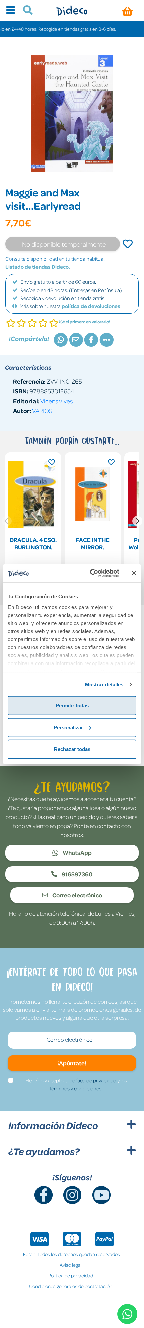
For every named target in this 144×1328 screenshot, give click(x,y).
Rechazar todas (72, 749)
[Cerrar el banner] (134, 573)
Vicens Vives (56, 401)
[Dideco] (72, 10)
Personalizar (68, 727)
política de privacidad (92, 1080)
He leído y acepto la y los (76, 1084)
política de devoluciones (91, 306)
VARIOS (42, 410)
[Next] (137, 521)
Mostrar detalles (104, 684)
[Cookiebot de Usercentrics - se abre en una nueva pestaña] (90, 573)
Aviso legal (71, 1265)
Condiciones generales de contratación (70, 1286)
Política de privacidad (70, 1275)
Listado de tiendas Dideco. (37, 266)
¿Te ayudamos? (44, 1151)
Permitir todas (72, 705)
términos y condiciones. (76, 1088)
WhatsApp (77, 852)
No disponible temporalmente (64, 244)
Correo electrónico (76, 895)
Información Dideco (53, 1125)
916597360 (77, 874)
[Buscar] (25, 11)
